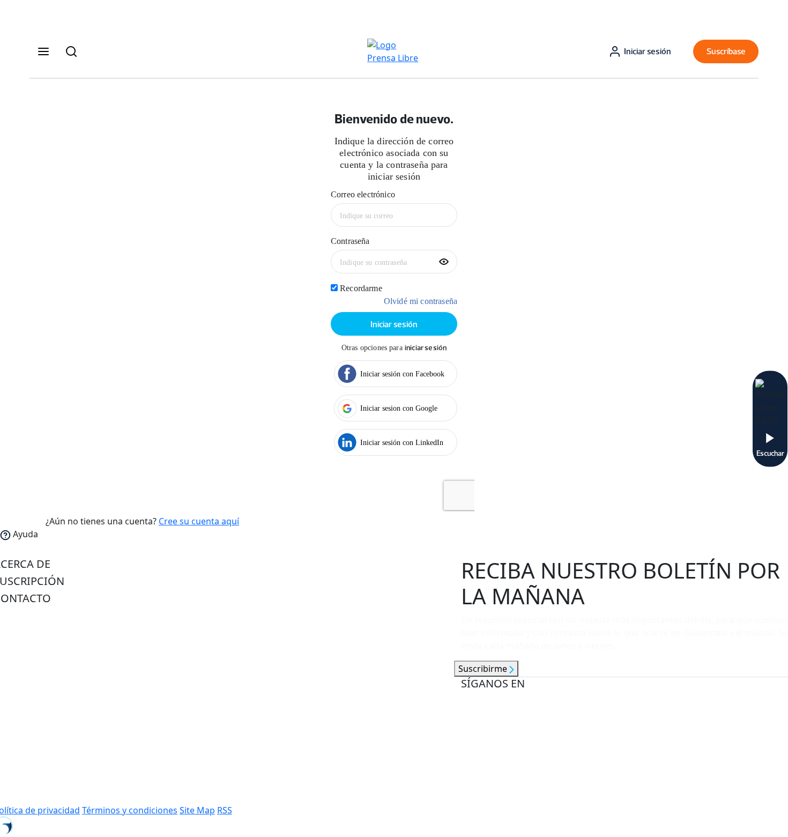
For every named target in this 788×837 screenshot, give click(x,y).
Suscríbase (726, 51)
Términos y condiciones (129, 810)
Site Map (197, 810)
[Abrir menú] (43, 51)
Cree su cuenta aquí (199, 521)
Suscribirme (483, 669)
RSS (224, 810)
